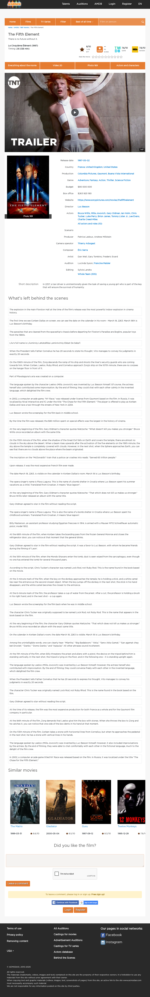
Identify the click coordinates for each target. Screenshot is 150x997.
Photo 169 (93, 65)
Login (112, 4)
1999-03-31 (16, 834)
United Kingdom (94, 167)
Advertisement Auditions (68, 940)
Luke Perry (91, 216)
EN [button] (140, 4)
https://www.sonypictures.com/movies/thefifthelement (106, 200)
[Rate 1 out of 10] (93, 57)
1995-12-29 (123, 834)
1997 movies (24, 27)
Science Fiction (123, 180)
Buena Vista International (121, 174)
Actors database (63, 952)
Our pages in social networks (121, 928)
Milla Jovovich (98, 213)
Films (28, 22)
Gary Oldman (113, 213)
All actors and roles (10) (90, 224)
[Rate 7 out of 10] (111, 57)
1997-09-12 (87, 834)
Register (127, 4)
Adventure (83, 180)
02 (88, 160)
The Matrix (17, 826)
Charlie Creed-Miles (88, 219)
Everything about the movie (22, 65)
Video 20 (57, 65)
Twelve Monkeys (127, 826)
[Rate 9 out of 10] (118, 57)
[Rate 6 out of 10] (108, 57)
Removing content (17, 941)
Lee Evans (134, 216)
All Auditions (61, 928)
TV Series (46, 22)
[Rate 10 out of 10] (121, 57)
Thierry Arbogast (86, 243)
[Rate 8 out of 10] (114, 57)
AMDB (98, 4)
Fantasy (94, 180)
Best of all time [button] (83, 22)
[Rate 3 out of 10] (99, 57)
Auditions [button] (82, 4)
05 (84, 160)
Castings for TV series (66, 946)
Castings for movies (65, 934)
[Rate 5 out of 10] (105, 57)
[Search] (142, 22)
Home (13, 22)
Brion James (104, 216)
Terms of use (14, 928)
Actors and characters (127, 65)
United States (110, 167)
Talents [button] (66, 4)
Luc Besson (84, 207)
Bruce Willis (84, 213)
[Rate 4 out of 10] (102, 57)
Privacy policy (15, 935)
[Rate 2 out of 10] (96, 57)
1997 (80, 160)
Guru (85, 826)
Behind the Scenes (64, 958)
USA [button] (9, 951)
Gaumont (102, 174)
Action (102, 180)
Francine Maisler (102, 263)
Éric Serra (83, 250)
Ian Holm (125, 213)
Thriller (110, 180)
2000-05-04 (52, 834)
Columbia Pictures (87, 174)
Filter (63, 22)
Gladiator (51, 826)
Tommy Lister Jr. (119, 216)
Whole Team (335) (87, 274)
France (81, 167)
